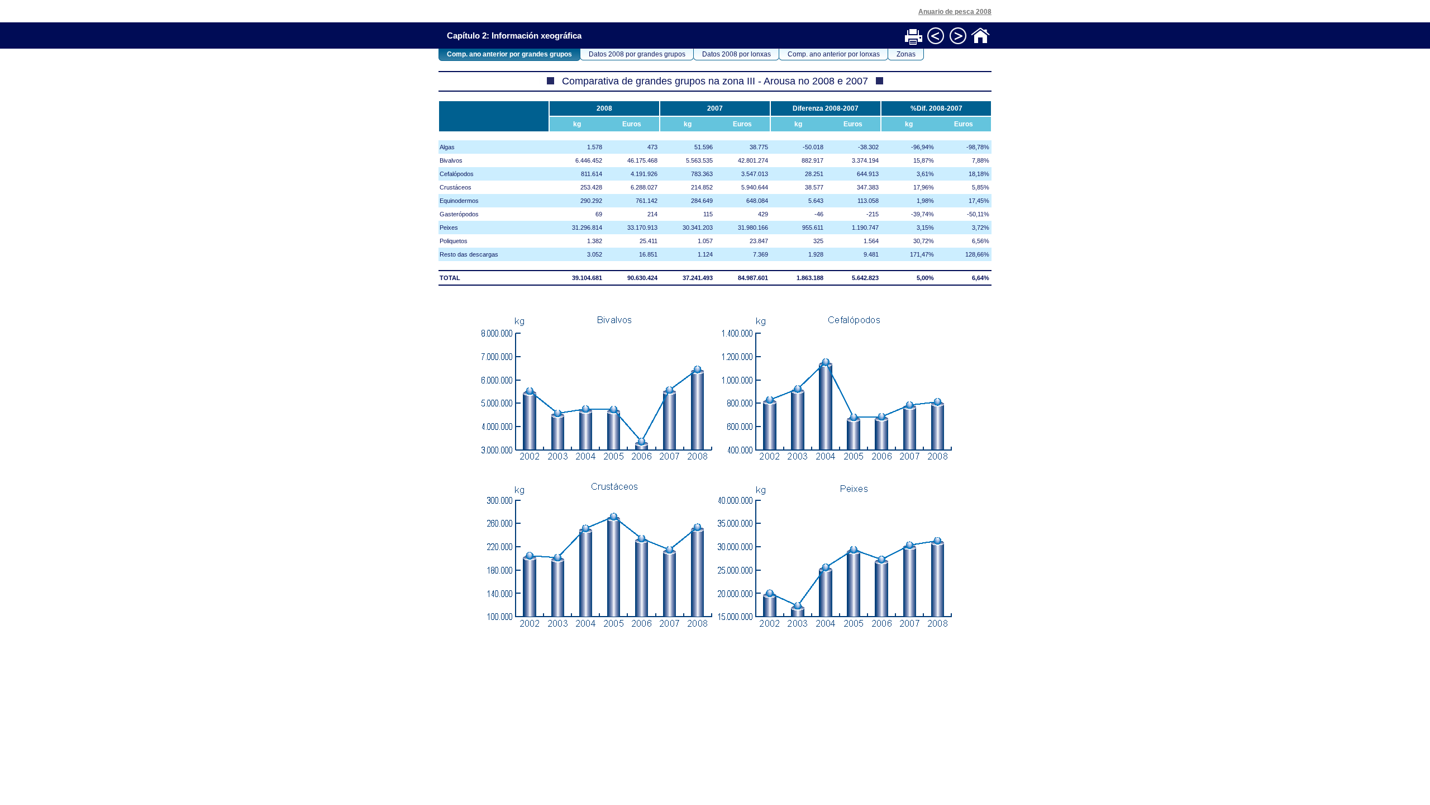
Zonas (906, 54)
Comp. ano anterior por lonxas (834, 54)
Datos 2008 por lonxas (736, 54)
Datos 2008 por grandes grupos (637, 54)
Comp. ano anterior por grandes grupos (509, 54)
